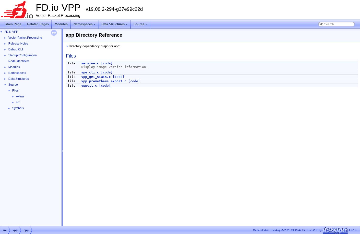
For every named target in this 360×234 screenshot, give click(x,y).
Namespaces (84, 25)
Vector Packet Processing (25, 37)
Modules (61, 24)
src (18, 102)
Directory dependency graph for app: (94, 46)
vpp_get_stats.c (96, 77)
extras (20, 96)
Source (140, 25)
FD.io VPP (11, 32)
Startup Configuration (22, 55)
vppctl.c (89, 85)
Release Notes (18, 43)
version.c (90, 63)
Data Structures (114, 25)
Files (15, 90)
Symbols (18, 108)
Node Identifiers (18, 61)
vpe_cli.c (90, 72)
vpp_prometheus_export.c (103, 81)
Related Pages (38, 24)
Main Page (13, 24)
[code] (107, 63)
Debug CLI (15, 49)
